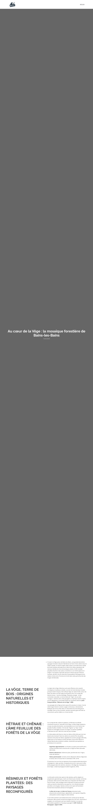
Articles (82, 4)
